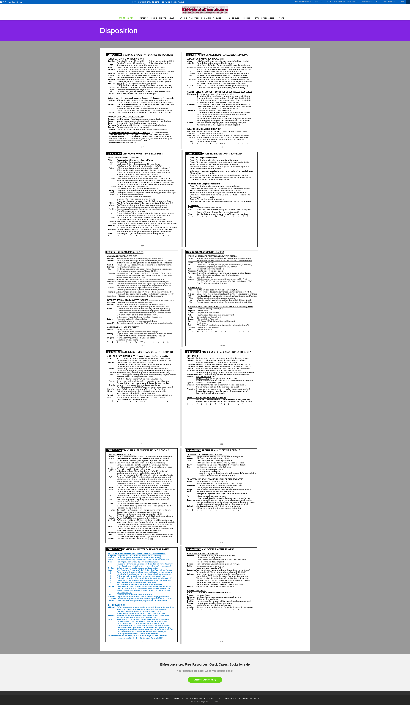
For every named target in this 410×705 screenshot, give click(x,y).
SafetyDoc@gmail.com (12, 2)
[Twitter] (124, 18)
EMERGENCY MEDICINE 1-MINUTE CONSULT (307, 2)
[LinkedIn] (127, 18)
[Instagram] (120, 18)
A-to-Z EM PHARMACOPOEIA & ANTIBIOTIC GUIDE (340, 2)
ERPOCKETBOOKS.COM (389, 2)
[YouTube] (131, 18)
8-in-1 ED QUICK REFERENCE (369, 2)
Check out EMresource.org (205, 679)
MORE (403, 2)
